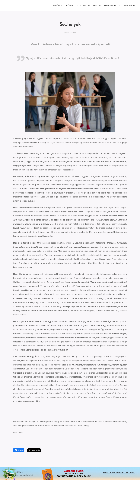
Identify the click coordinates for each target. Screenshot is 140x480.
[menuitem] (57, 5)
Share (20, 450)
